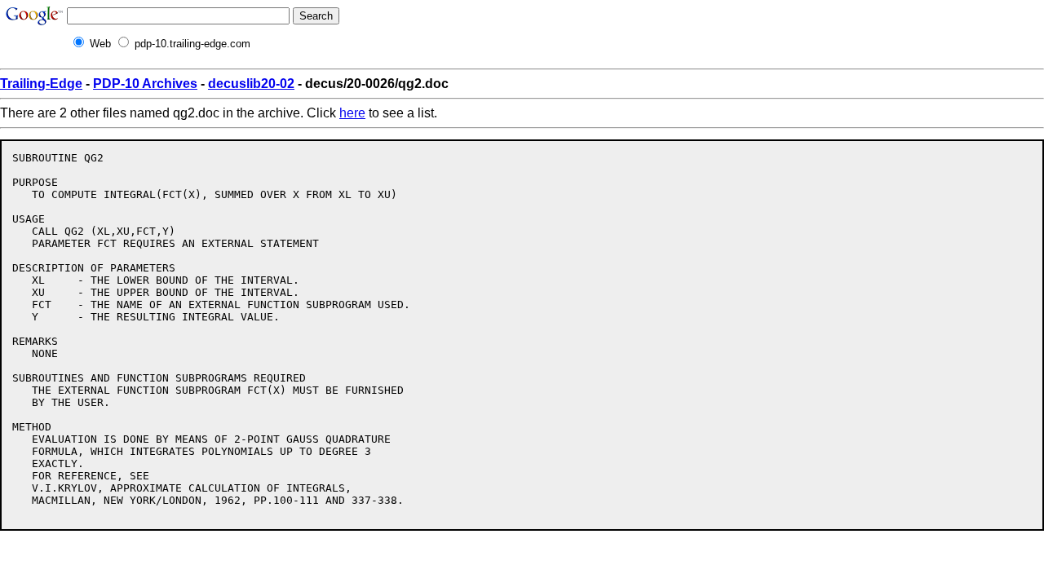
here (352, 113)
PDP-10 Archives (145, 83)
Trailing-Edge (41, 83)
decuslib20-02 (251, 83)
